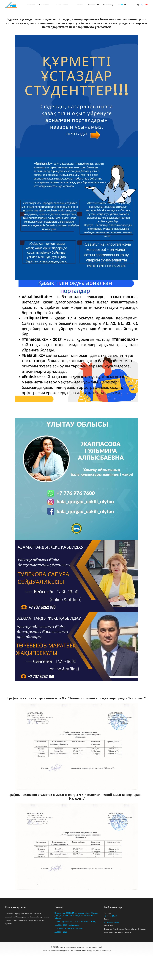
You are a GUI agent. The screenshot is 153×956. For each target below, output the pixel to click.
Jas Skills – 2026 (61, 932)
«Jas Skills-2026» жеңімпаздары (67, 925)
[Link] (11, 5)
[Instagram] (138, 5)
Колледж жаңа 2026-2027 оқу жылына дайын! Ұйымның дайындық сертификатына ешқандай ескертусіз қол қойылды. (76, 915)
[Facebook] (142, 5)
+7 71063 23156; (111, 916)
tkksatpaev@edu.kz (111, 922)
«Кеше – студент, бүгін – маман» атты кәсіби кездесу (75, 921)
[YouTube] (146, 5)
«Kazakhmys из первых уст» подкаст (69, 928)
